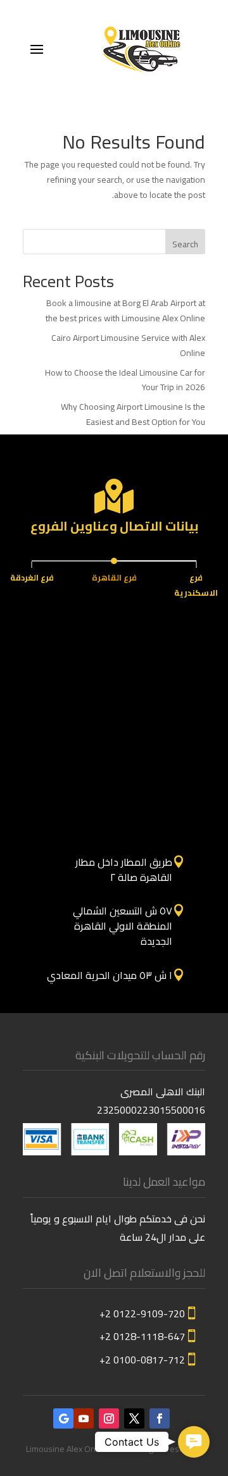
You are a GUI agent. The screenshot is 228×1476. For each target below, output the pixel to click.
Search (185, 244)
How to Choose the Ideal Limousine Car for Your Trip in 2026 (125, 380)
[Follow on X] (134, 1418)
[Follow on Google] (63, 1418)
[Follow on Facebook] (159, 1418)
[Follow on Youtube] (83, 1418)
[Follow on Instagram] (109, 1418)
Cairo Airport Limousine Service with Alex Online (128, 345)
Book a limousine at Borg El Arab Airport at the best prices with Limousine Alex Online (125, 310)
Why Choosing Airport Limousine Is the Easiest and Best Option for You (133, 414)
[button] (194, 1442)
